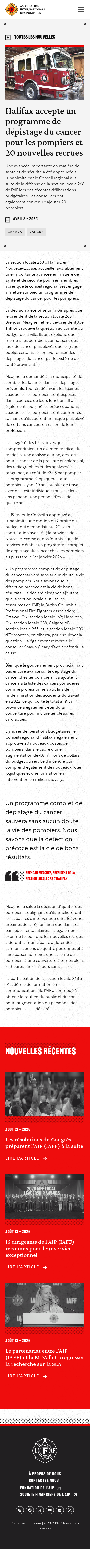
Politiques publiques (26, 1523)
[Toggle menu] (81, 9)
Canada (15, 232)
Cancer (37, 232)
